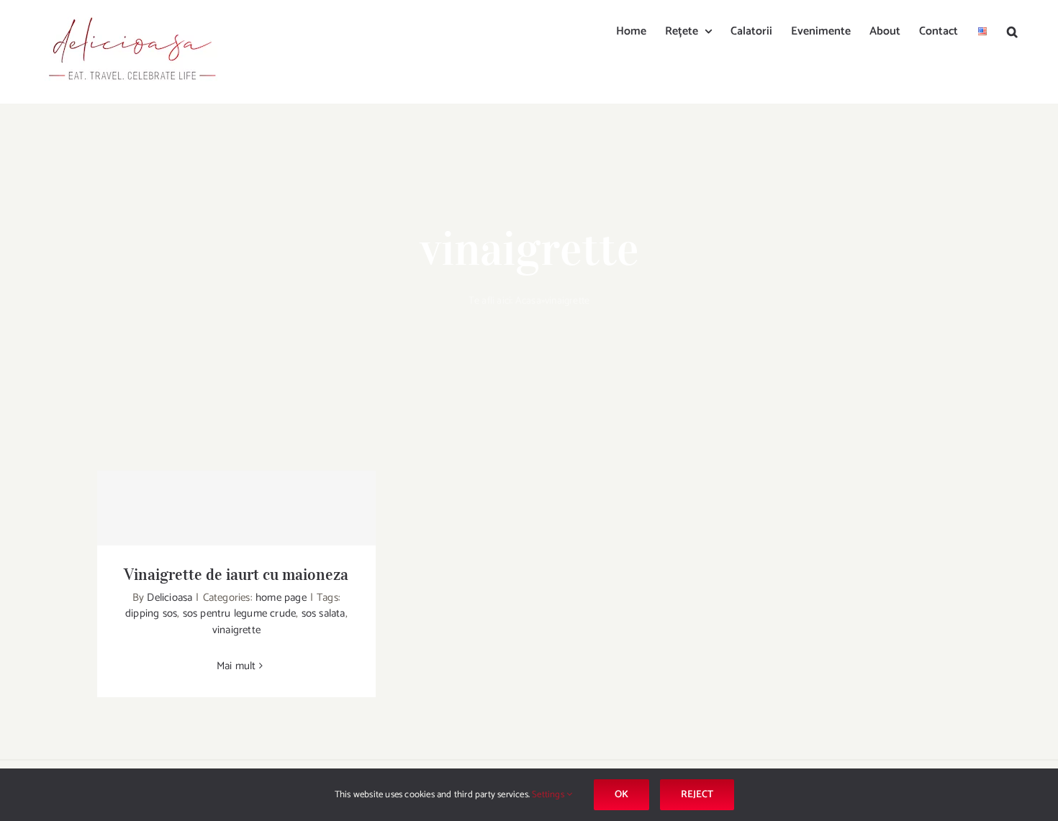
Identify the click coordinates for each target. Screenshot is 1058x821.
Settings (549, 794)
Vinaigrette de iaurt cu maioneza (236, 574)
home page (281, 598)
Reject (697, 794)
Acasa (528, 301)
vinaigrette (236, 630)
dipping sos (151, 613)
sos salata (323, 613)
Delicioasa (169, 598)
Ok (621, 794)
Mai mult (236, 666)
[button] (1012, 30)
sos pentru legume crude (240, 613)
